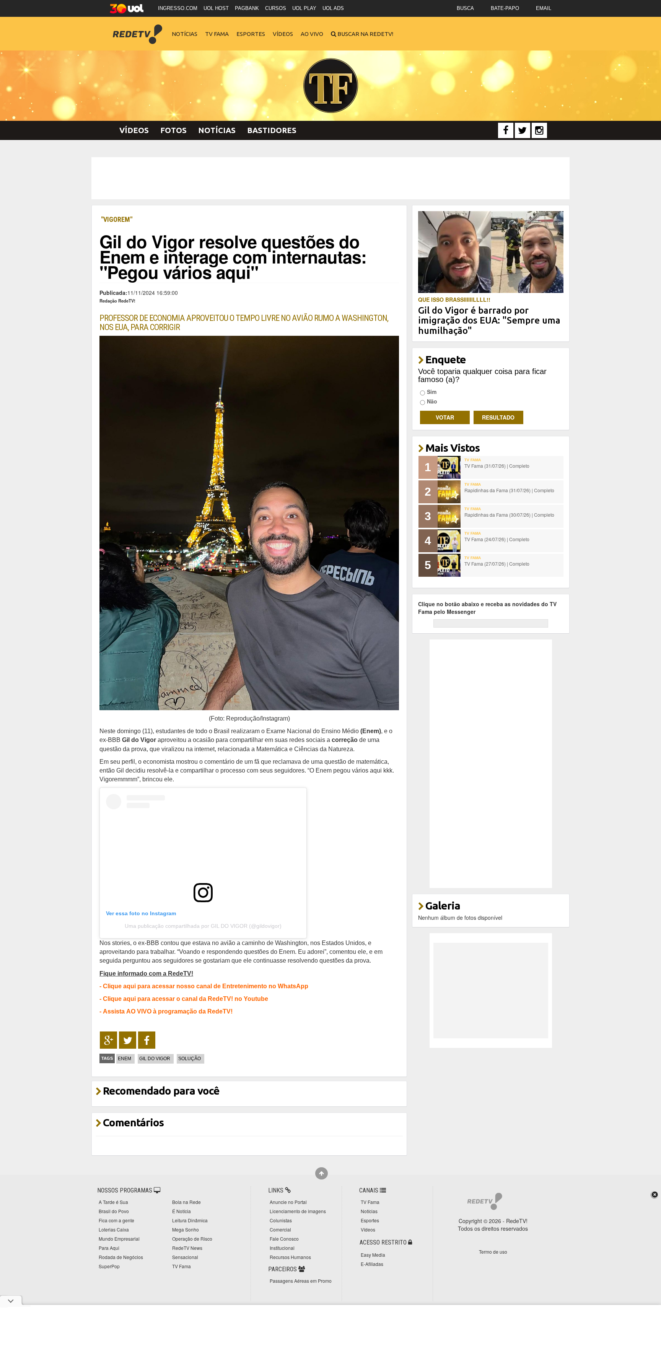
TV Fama (217, 34)
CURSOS (275, 8)
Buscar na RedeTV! (364, 34)
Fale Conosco (284, 1238)
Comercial (280, 1229)
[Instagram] (539, 130)
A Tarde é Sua (113, 1202)
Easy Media (373, 1254)
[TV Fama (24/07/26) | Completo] (449, 540)
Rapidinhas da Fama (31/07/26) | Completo (509, 490)
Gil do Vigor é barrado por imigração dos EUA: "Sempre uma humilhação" (489, 320)
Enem (124, 1058)
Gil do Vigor (154, 1058)
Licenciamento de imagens (298, 1211)
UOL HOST (216, 8)
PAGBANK (247, 8)
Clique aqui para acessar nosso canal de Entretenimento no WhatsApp (205, 986)
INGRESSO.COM (177, 8)
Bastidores (271, 130)
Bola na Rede (186, 1202)
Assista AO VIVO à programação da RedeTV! (168, 1011)
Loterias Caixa (114, 1229)
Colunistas (281, 1220)
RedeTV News (187, 1248)
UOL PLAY (304, 8)
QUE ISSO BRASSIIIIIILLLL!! (454, 299)
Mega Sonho (185, 1229)
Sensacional (185, 1257)
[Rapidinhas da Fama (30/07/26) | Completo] (449, 516)
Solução (189, 1058)
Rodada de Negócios (121, 1257)
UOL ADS (333, 8)
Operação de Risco (192, 1238)
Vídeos (283, 34)
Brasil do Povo (114, 1211)
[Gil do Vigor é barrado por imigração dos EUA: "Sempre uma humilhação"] (491, 251)
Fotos (173, 130)
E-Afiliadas (372, 1264)
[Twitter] (522, 130)
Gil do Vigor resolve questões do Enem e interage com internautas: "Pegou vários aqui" (232, 256)
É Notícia (181, 1211)
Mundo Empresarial (119, 1238)
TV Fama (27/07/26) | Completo (496, 563)
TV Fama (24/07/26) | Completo (496, 539)
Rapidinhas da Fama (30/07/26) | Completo (509, 514)
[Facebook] (505, 130)
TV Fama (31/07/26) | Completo (496, 465)
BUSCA (465, 8)
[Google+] (108, 1040)
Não (432, 401)
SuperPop (109, 1266)
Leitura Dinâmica (190, 1220)
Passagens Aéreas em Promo (301, 1280)
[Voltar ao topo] (321, 1173)
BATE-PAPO (505, 8)
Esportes (250, 34)
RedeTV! (137, 29)
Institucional (282, 1248)
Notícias (184, 34)
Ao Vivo (312, 34)
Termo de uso (493, 1251)
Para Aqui (109, 1248)
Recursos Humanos (290, 1257)
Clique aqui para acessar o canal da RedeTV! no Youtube (185, 998)
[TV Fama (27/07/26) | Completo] (449, 565)
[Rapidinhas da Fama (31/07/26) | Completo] (449, 491)
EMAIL (543, 8)
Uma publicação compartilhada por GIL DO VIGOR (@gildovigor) (203, 926)
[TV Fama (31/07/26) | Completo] (449, 467)
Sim (431, 391)
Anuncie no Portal (288, 1202)
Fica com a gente (116, 1220)
